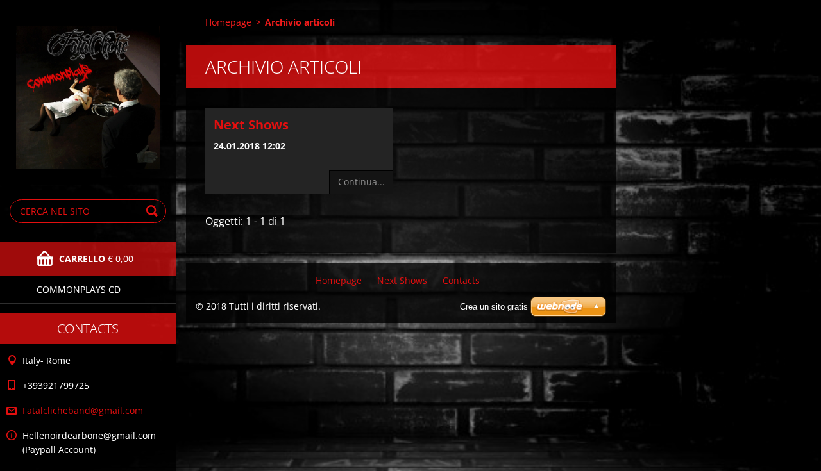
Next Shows (251, 124)
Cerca (154, 211)
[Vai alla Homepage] (88, 88)
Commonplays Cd (79, 289)
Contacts (461, 280)
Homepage (228, 22)
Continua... (361, 182)
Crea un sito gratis (494, 306)
